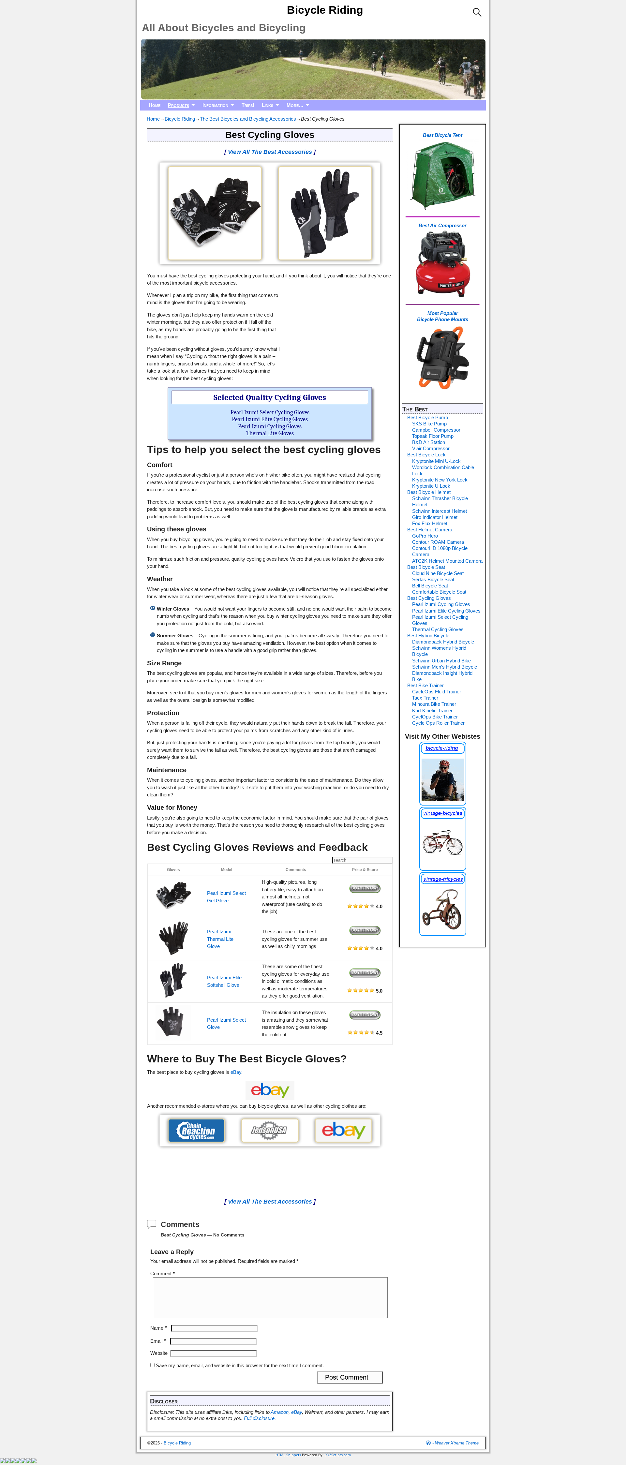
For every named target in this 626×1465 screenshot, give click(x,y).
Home (154, 105)
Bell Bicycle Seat (430, 585)
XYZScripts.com (338, 1454)
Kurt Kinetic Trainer (432, 710)
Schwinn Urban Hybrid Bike (441, 660)
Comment (162, 1273)
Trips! (248, 105)
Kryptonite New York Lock (440, 479)
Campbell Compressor (436, 430)
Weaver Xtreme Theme (457, 1443)
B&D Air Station (428, 442)
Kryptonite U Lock (431, 486)
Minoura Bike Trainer (434, 704)
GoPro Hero (425, 536)
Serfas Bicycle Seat (433, 579)
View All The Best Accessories (270, 152)
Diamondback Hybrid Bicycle (443, 641)
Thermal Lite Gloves (270, 433)
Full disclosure (259, 1418)
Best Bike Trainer (425, 685)
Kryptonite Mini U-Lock (436, 461)
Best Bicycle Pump (427, 417)
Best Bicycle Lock (426, 454)
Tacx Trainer (425, 698)
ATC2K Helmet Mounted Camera (447, 561)
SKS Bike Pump (429, 423)
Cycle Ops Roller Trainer (438, 723)
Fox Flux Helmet (429, 523)
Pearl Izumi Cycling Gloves (270, 426)
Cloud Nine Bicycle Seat (438, 573)
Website (159, 1353)
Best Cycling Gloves (429, 598)
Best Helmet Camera (429, 529)
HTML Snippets (288, 1454)
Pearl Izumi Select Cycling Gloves (270, 412)
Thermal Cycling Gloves (438, 629)
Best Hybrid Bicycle (428, 635)
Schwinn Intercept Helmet (439, 511)
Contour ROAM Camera (438, 542)
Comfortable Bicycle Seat (439, 592)
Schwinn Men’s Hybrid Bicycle (444, 667)
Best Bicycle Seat (426, 567)
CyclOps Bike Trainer (435, 716)
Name (158, 1328)
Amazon (280, 1412)
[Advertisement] (337, 333)
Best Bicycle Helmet (429, 492)
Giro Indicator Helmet (434, 517)
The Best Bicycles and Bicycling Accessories (248, 119)
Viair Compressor (431, 448)
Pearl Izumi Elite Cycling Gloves (270, 419)
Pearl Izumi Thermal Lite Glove (220, 939)
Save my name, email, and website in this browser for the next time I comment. (240, 1365)
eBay (236, 1072)
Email (158, 1341)
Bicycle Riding (325, 10)
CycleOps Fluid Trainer (436, 691)
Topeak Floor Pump (433, 436)
